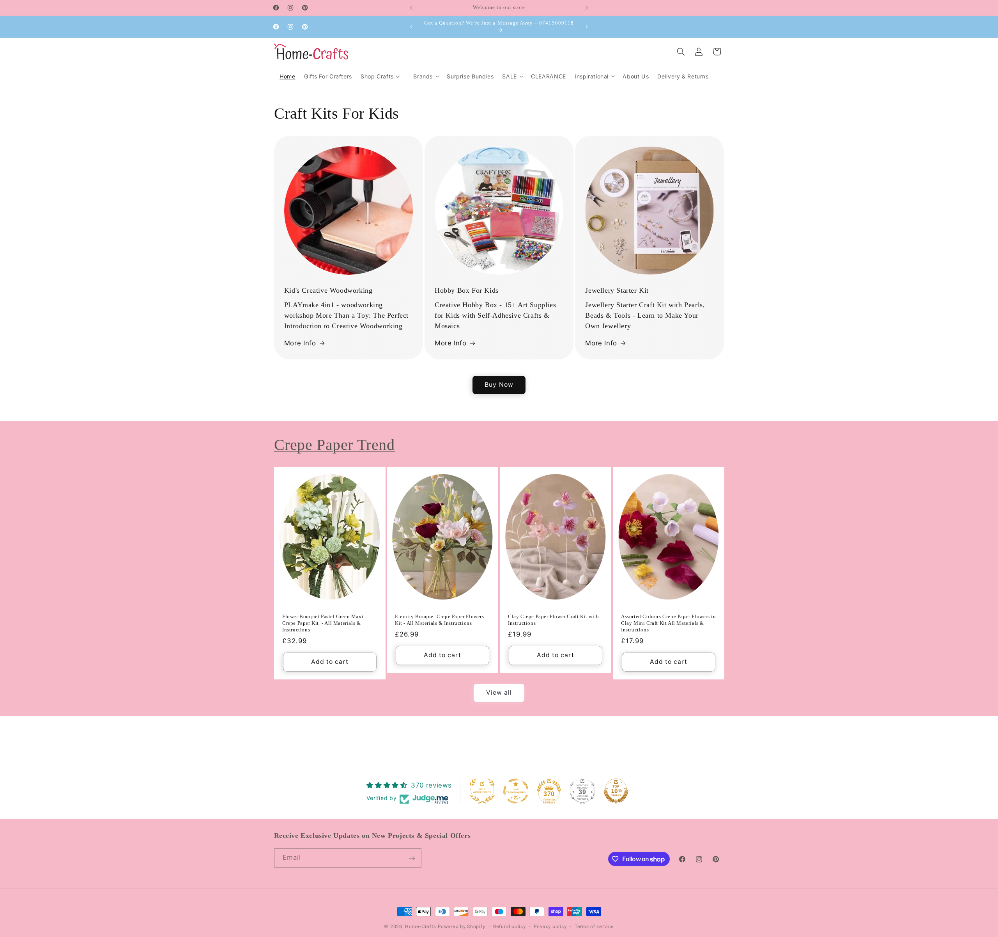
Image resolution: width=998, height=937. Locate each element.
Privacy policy (550, 926)
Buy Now (499, 384)
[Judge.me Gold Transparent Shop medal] (515, 791)
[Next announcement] (586, 8)
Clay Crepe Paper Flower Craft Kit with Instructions (553, 619)
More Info (300, 343)
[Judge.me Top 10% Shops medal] (615, 791)
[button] (425, 76)
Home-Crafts (420, 926)
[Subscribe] (412, 858)
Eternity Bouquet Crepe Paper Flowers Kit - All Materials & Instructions (439, 619)
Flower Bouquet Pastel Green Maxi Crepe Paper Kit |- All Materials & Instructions (322, 623)
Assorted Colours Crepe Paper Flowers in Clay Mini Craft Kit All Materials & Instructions (668, 623)
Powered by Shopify (461, 926)
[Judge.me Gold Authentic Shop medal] (482, 791)
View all (499, 692)
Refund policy (509, 926)
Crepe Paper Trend (334, 444)
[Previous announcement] (411, 8)
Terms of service (594, 926)
